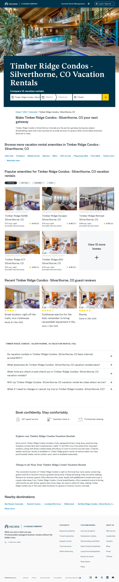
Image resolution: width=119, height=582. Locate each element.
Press (108, 551)
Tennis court (108, 156)
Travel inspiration (67, 536)
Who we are (110, 531)
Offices (109, 556)
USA (25, 112)
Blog (108, 546)
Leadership (110, 536)
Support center (66, 541)
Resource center (87, 556)
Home (18, 112)
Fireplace (20, 156)
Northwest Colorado (14, 504)
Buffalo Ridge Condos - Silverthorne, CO (96, 504)
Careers (109, 541)
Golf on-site (65, 156)
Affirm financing (66, 551)
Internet (38, 183)
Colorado (33, 112)
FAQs (83, 567)
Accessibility (57, 577)
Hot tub (24, 183)
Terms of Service (45, 577)
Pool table (95, 156)
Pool (51, 183)
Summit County (34, 504)
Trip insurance (65, 546)
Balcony (46, 156)
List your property (88, 531)
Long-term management (90, 551)
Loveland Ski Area (52, 504)
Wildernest (69, 504)
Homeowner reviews (88, 536)
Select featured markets (90, 546)
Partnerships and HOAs (90, 541)
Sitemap (25, 577)
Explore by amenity (67, 531)
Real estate (85, 562)
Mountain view (13, 160)
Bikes (55, 156)
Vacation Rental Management (73, 4)
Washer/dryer (34, 156)
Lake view (9, 156)
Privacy (34, 577)
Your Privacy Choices (71, 577)
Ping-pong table (81, 156)
